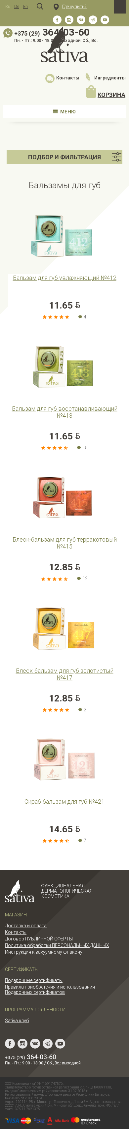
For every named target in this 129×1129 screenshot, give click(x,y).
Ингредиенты (110, 77)
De (16, 6)
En (25, 6)
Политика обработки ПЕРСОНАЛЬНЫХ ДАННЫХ (57, 945)
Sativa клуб (17, 1020)
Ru (7, 6)
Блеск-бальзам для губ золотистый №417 (64, 674)
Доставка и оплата (26, 925)
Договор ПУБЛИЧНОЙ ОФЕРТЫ (39, 938)
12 (85, 578)
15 (85, 447)
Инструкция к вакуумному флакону (43, 952)
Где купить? (74, 6)
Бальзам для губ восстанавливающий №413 (64, 412)
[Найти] (40, 7)
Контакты (67, 77)
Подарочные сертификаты (34, 980)
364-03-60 (30, 1057)
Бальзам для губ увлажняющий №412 (64, 277)
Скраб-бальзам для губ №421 (64, 801)
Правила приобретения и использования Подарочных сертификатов (50, 989)
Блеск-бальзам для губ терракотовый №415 (65, 543)
